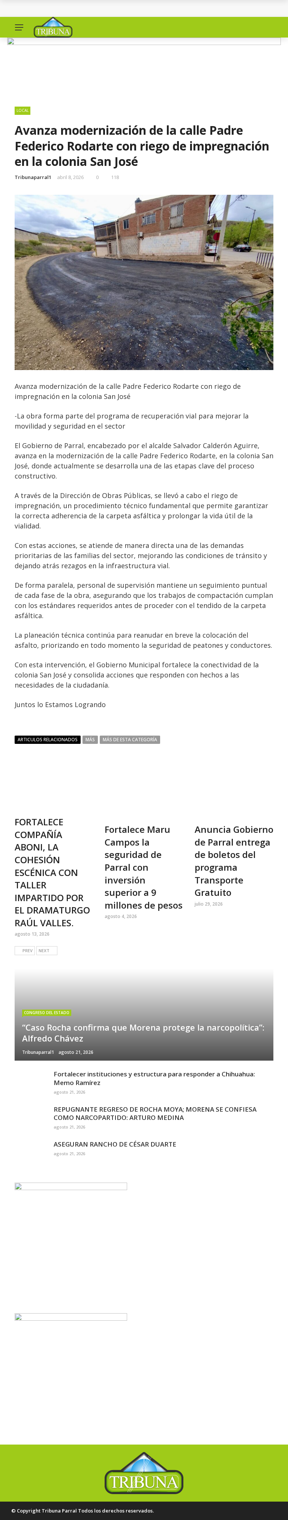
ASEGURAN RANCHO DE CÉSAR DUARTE (115, 1144)
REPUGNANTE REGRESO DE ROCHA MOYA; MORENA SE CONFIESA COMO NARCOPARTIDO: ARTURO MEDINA (155, 1113)
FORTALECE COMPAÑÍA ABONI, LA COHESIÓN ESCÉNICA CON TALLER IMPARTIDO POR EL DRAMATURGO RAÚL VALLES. (52, 872)
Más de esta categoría (130, 739)
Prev (27, 950)
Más (90, 739)
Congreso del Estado (46, 1012)
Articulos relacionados (48, 739)
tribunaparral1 (33, 177)
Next (44, 950)
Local (22, 110)
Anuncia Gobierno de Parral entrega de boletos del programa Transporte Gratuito (234, 860)
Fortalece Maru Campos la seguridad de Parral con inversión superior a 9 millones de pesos (144, 867)
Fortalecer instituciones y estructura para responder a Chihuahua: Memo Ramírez (154, 1078)
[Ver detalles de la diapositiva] (144, 65)
